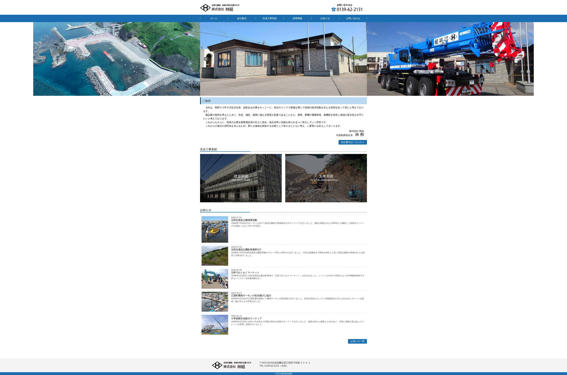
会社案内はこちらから (353, 142)
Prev (206, 59)
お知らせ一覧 (357, 341)
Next (361, 59)
